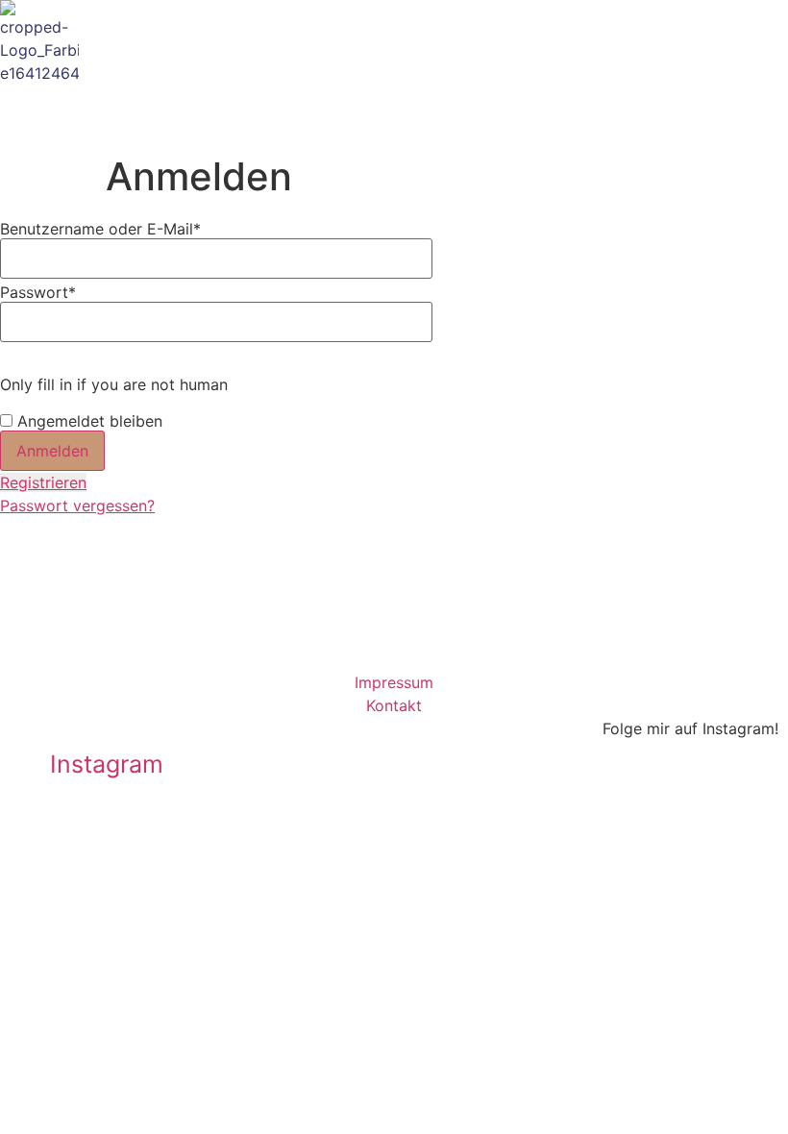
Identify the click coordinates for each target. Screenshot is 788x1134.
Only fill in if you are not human (114, 384)
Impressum (394, 682)
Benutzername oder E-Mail (100, 228)
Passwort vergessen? (77, 505)
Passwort (38, 292)
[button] (702, 95)
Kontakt (394, 705)
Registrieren (43, 482)
